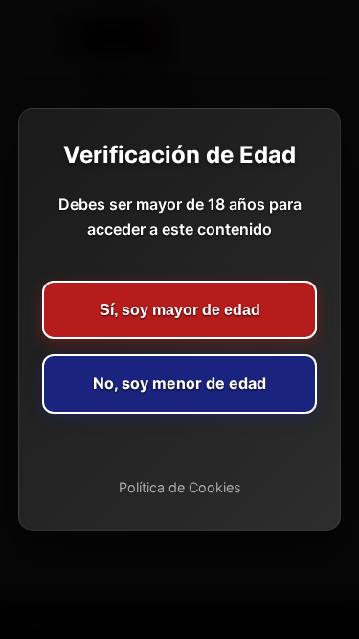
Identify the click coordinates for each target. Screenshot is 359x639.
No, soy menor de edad (179, 383)
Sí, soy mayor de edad (180, 310)
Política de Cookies (180, 487)
